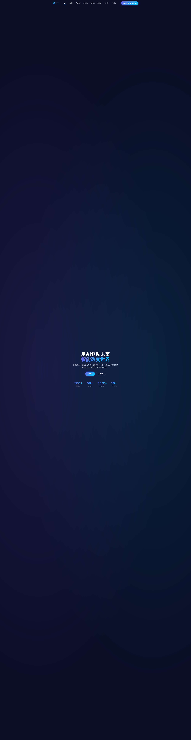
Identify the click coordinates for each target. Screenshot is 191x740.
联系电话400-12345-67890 (130, 3)
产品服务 (78, 3)
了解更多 (90, 373)
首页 (65, 3)
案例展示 (99, 3)
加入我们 (107, 3)
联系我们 (114, 3)
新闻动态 (92, 3)
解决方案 (85, 3)
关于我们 (71, 3)
